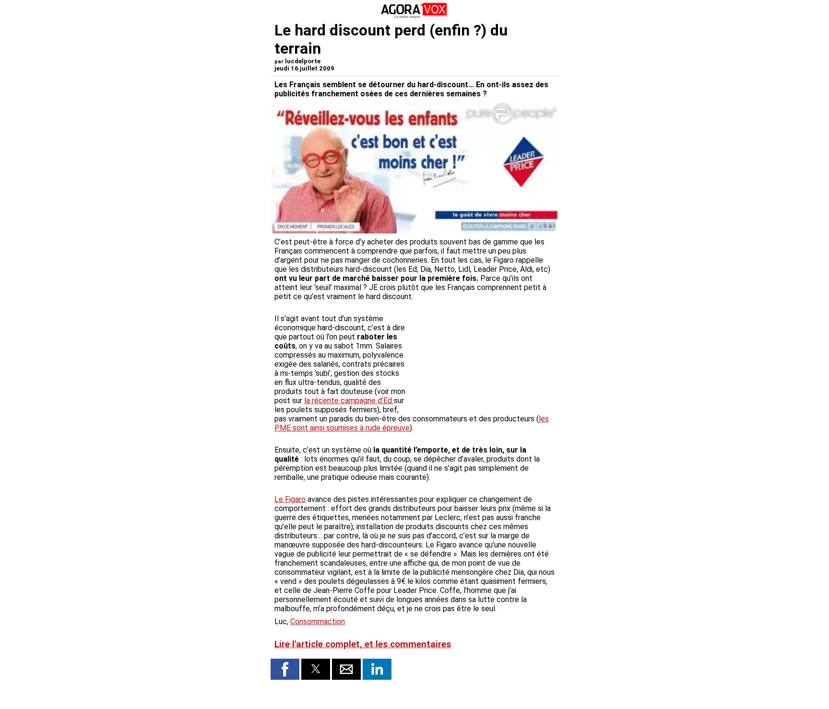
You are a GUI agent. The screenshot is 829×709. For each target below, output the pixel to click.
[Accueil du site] (414, 16)
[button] (285, 669)
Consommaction (317, 621)
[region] (483, 355)
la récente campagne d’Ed (349, 400)
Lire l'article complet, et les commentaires (362, 644)
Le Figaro (290, 499)
